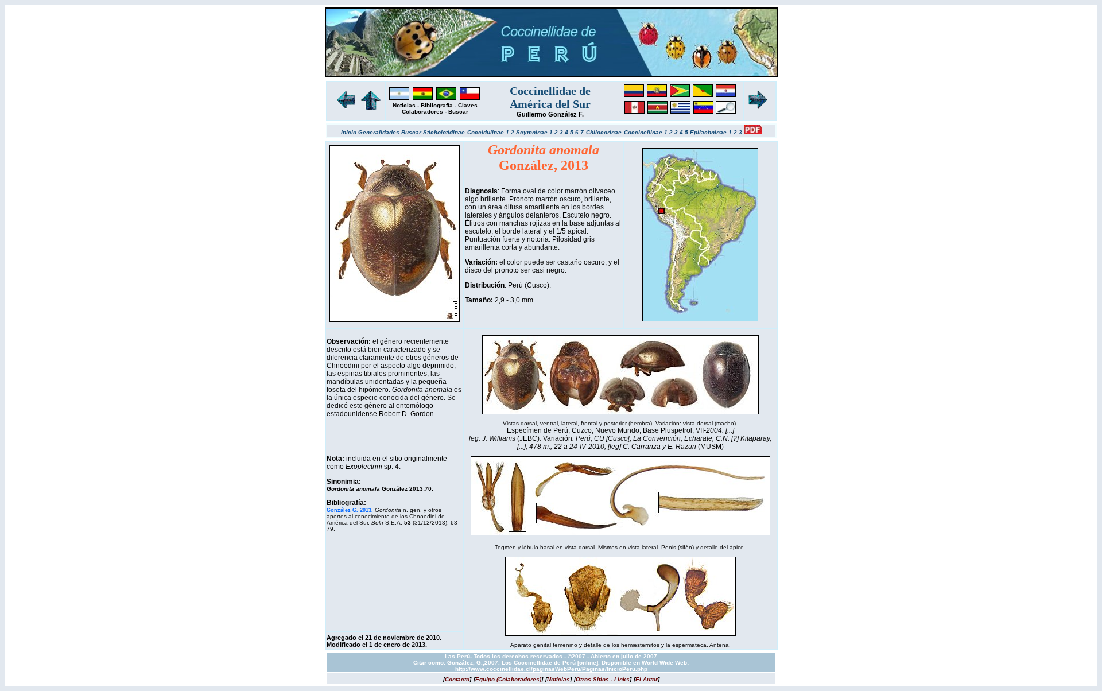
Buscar (458, 111)
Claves (468, 105)
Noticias (404, 105)
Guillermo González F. (550, 114)
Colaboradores (422, 111)
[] (457, 679)
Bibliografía (437, 105)
